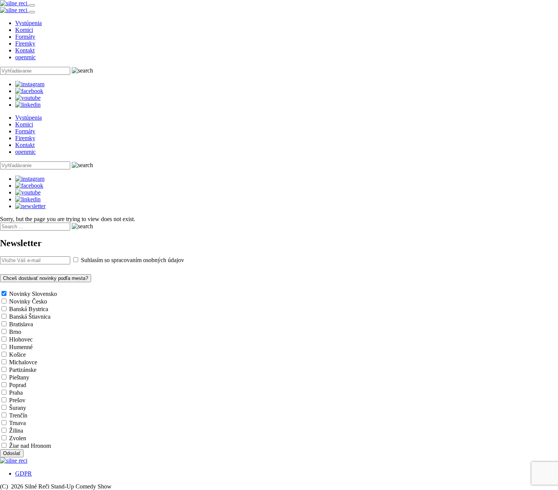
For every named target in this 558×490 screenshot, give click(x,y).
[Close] (32, 12)
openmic (25, 57)
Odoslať (11, 453)
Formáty (25, 36)
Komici (24, 30)
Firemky (25, 43)
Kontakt (25, 50)
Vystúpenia (28, 23)
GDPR (23, 473)
